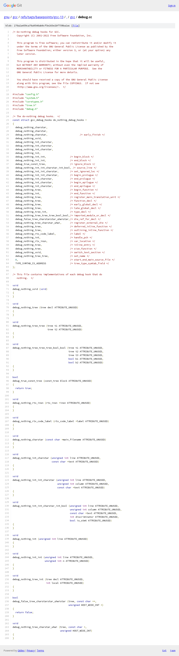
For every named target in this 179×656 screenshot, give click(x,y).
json (173, 650)
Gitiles (21, 650)
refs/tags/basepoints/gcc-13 (42, 17)
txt (164, 650)
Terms (40, 650)
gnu (7, 17)
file (75, 25)
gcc (15, 17)
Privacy (31, 650)
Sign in (172, 5)
